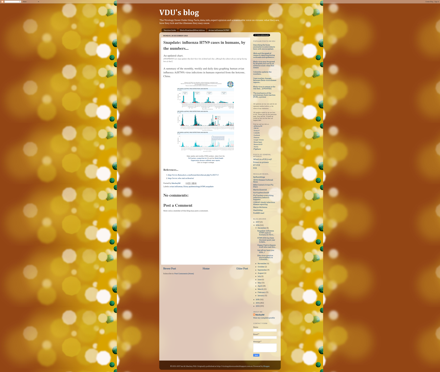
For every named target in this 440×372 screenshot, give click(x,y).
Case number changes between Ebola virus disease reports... (264, 80)
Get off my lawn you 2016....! (265, 251)
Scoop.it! (257, 130)
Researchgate (258, 142)
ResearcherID (258, 144)
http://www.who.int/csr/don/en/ (181, 178)
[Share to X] (191, 183)
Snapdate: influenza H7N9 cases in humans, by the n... (265, 233)
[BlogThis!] (189, 183)
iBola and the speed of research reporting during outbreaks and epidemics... (264, 55)
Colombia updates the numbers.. (262, 73)
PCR (255, 168)
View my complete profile (264, 318)
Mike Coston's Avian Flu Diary (263, 186)
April (260, 286)
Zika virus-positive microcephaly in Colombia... (265, 258)
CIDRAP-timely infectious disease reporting (264, 203)
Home (206, 268)
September (262, 270)
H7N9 (202, 187)
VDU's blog (179, 13)
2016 (258, 225)
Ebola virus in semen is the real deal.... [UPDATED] (264, 88)
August (261, 273)
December (262, 228)
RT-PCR (256, 165)
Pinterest (256, 137)
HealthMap (258, 210)
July (259, 276)
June (260, 280)
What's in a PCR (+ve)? (262, 159)
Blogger (266, 366)
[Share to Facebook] (193, 183)
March (261, 289)
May (260, 283)
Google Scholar (259, 140)
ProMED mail (258, 213)
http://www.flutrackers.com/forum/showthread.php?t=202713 (193, 174)
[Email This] (187, 183)
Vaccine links (170, 30)
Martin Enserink (260, 190)
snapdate (209, 187)
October (261, 267)
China (185, 187)
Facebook (257, 135)
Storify (256, 147)
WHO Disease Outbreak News (263, 181)
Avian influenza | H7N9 (219, 30)
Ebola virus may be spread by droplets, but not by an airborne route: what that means (264, 65)
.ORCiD (255, 128)
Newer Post (169, 268)
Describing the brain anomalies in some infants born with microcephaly (264, 47)
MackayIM (260, 315)
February (262, 292)
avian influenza (176, 187)
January (261, 296)
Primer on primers (261, 162)
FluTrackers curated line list (197, 158)
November (262, 264)
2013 (258, 306)
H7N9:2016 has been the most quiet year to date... (266, 240)
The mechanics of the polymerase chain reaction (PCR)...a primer (264, 95)
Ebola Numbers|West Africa (192, 30)
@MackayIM (258, 126)
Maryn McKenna (260, 207)
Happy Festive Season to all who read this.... (266, 246)
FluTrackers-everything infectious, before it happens (263, 197)
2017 (258, 222)
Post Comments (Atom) (184, 274)
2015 (258, 300)
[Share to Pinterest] (195, 183)
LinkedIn (257, 133)
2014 (258, 303)
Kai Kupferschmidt (261, 193)
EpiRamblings (259, 177)
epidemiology (194, 187)
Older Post (242, 268)
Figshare (257, 149)
